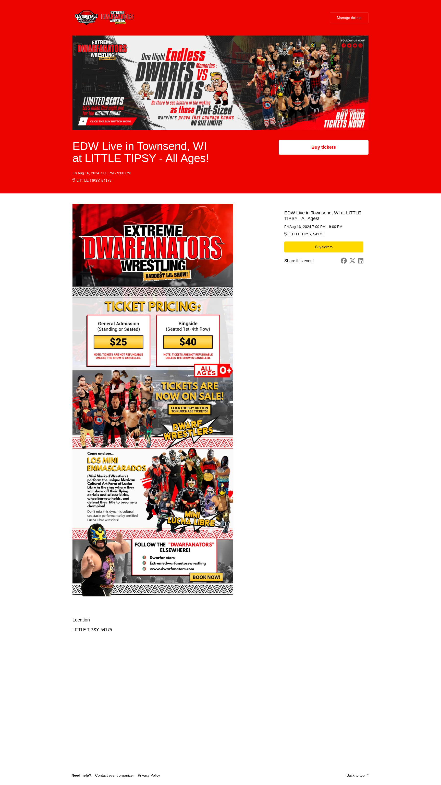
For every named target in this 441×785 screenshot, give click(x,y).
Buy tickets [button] (323, 147)
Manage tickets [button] (349, 18)
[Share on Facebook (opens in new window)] (344, 261)
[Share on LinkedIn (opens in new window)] (360, 261)
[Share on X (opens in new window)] (352, 261)
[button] (114, 775)
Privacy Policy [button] (149, 775)
